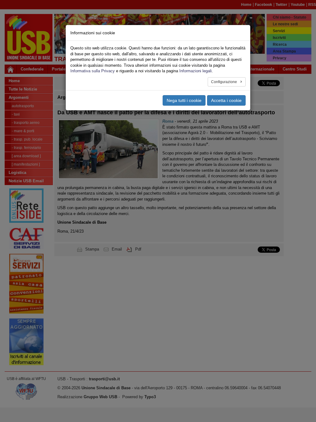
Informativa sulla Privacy (92, 71)
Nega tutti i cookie (184, 100)
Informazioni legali (195, 71)
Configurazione (224, 82)
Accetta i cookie (226, 100)
